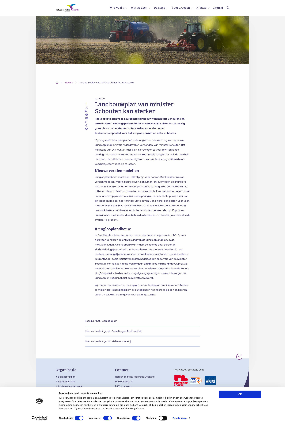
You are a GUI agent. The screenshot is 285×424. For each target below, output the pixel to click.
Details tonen (179, 418)
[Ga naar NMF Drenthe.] (57, 82)
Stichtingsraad (66, 381)
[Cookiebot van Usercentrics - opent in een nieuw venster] (39, 418)
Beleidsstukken (66, 377)
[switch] (107, 418)
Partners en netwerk (70, 386)
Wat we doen (139, 7)
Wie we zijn (117, 7)
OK (240, 394)
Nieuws (201, 7)
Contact (218, 8)
